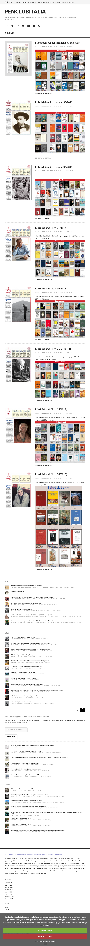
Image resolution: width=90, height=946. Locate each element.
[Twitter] (12, 26)
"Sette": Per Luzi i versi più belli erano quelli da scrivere (27, 775)
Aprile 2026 (8, 892)
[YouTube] (28, 26)
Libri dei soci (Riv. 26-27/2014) (53, 349)
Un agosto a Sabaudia (17, 591)
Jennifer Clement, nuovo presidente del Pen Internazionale (28, 806)
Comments (68, 46)
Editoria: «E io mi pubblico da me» (21, 609)
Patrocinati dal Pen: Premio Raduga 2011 (23, 672)
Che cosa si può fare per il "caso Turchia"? (24, 637)
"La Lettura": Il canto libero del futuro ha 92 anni (26, 751)
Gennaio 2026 (9, 898)
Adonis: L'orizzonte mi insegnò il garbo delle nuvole (26, 696)
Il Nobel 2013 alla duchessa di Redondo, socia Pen (26, 603)
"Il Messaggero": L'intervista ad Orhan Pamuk (25, 763)
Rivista (7, 909)
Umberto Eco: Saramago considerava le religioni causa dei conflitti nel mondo (34, 621)
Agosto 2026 (9, 882)
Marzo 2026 (8, 894)
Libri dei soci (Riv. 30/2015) (51, 288)
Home (6, 907)
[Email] (34, 26)
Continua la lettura (43, 93)
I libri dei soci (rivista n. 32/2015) (54, 167)
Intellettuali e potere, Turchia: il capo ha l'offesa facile (27, 684)
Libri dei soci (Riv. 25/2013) (51, 409)
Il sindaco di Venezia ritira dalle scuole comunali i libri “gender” (30, 661)
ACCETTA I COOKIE (45, 930)
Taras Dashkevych (42, 46)
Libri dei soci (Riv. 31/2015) (51, 228)
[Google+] (17, 26)
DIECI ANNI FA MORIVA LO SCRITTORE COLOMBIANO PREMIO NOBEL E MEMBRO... (45, 2)
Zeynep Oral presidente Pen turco (21, 818)
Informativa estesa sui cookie (45, 941)
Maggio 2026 (9, 889)
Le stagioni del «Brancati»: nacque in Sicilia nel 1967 (26, 667)
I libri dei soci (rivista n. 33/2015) (54, 102)
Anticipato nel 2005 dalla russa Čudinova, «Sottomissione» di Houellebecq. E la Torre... (37, 690)
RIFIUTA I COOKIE (45, 936)
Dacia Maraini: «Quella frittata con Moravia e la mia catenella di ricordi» (32, 746)
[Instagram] (23, 26)
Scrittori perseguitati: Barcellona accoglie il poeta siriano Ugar (29, 795)
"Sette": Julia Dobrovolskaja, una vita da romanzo (26, 769)
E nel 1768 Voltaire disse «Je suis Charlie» (23, 678)
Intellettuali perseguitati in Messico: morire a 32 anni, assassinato (30, 649)
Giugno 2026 (9, 887)
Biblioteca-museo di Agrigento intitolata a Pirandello (26, 586)
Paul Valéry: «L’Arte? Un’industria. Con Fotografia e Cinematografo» (32, 597)
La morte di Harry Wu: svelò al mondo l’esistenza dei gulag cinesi (30, 643)
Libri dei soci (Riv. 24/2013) (51, 474)
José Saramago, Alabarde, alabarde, (21, 702)
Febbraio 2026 (9, 896)
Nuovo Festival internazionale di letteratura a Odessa (26, 801)
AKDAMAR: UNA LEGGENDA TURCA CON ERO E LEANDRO (31, 615)
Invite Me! (11, 736)
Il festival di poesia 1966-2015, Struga (22, 655)
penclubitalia (25, 12)
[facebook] (7, 26)
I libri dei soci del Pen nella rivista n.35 (57, 43)
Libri (6, 911)
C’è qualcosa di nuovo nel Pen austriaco (23, 789)
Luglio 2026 (8, 885)
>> (84, 710)
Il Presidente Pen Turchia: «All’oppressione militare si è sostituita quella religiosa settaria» (38, 830)
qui (48, 238)
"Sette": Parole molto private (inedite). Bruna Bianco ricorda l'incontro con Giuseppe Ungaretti (39, 757)
